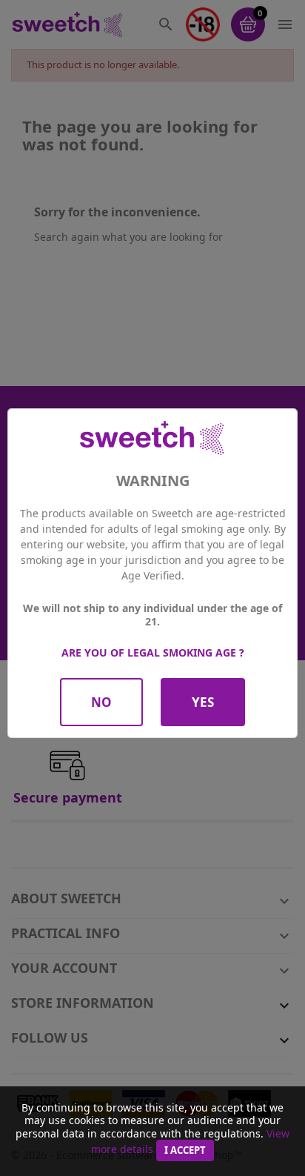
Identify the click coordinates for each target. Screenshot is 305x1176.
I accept (185, 1150)
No (101, 702)
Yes (203, 702)
